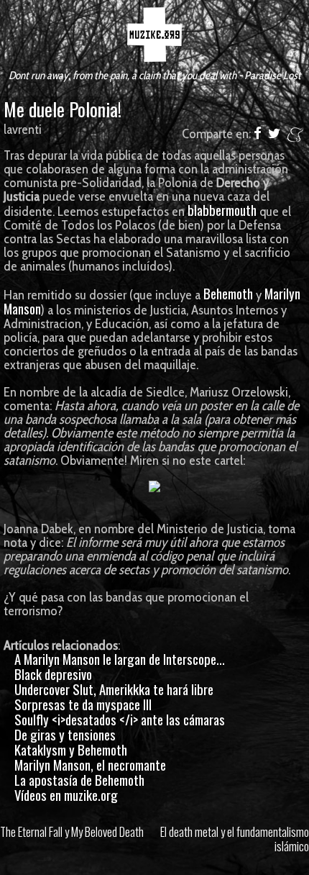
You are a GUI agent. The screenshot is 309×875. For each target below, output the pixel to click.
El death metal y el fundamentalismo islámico (234, 838)
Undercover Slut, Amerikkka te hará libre (113, 689)
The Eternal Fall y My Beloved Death (72, 831)
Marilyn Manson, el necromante (90, 764)
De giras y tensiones (65, 734)
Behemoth (228, 293)
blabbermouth (222, 209)
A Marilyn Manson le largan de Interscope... (119, 658)
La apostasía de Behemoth (79, 779)
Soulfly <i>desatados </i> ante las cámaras (119, 719)
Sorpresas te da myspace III (83, 704)
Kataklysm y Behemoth (70, 749)
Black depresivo (53, 674)
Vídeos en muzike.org (66, 794)
